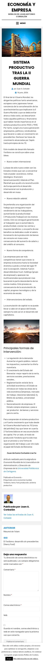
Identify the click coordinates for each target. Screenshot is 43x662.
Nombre (8, 595)
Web (5, 615)
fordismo (7, 483)
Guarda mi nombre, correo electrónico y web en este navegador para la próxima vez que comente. (21, 631)
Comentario (9, 570)
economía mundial (24, 480)
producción (24, 483)
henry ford (15, 483)
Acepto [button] (9, 659)
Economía (17, 477)
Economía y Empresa (21, 7)
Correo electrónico (13, 605)
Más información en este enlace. (25, 659)
